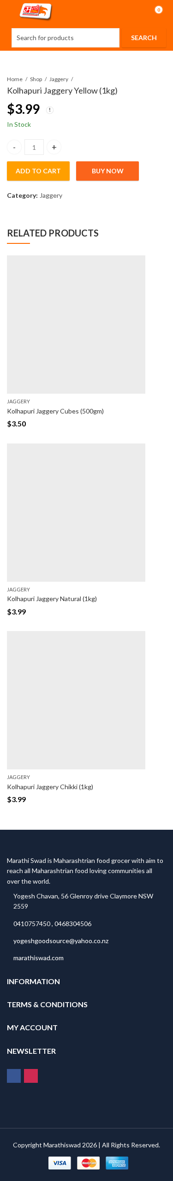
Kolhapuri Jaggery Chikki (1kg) (50, 787)
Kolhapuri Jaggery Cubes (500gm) (55, 411)
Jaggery (58, 79)
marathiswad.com (38, 958)
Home (15, 79)
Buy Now (108, 171)
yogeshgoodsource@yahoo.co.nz (60, 941)
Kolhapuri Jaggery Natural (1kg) (52, 598)
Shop (36, 79)
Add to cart (38, 171)
